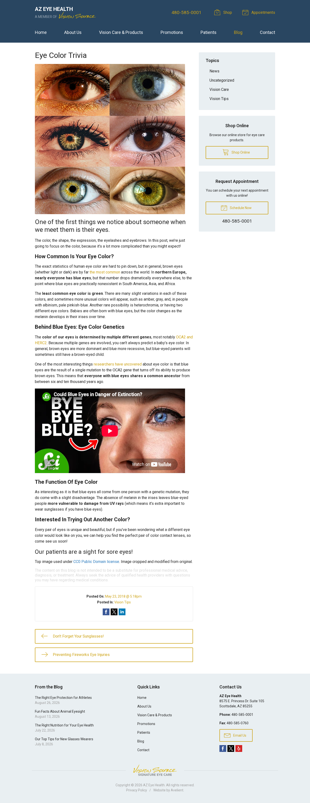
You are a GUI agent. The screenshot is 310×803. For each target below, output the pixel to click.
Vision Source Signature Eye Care (155, 770)
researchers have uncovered (118, 364)
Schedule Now (240, 208)
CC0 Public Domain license (96, 561)
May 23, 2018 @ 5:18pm (123, 596)
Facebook (222, 748)
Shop (227, 12)
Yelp (238, 748)
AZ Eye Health (154, 785)
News (214, 71)
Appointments (262, 12)
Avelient (177, 790)
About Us (73, 32)
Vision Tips (122, 602)
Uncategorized (221, 80)
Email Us (239, 735)
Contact (267, 32)
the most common (105, 272)
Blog (238, 32)
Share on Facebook (106, 611)
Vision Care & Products (121, 32)
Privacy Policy (136, 790)
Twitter (230, 748)
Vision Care (219, 89)
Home (41, 32)
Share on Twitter (114, 611)
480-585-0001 (186, 12)
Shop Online (240, 152)
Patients (209, 32)
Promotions (172, 32)
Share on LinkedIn (122, 611)
